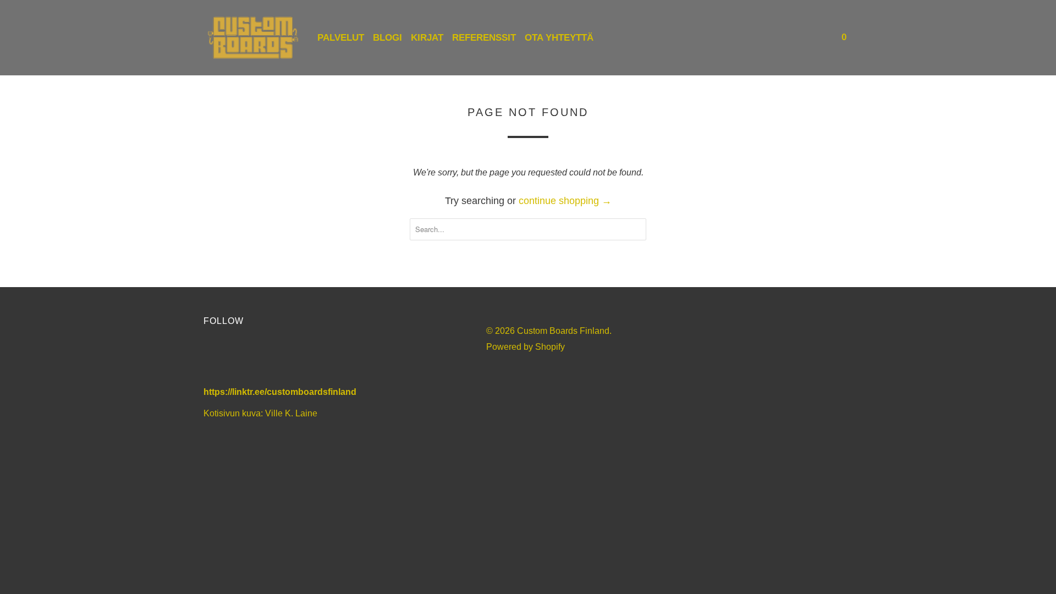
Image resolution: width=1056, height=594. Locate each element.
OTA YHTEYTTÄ (559, 37)
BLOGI (387, 37)
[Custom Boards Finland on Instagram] (276, 358)
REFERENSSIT (484, 37)
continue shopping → (565, 200)
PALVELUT (340, 37)
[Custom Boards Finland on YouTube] (246, 358)
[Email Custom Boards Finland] (306, 358)
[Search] (820, 38)
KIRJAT (427, 37)
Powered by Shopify (525, 346)
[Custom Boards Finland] (253, 37)
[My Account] (805, 38)
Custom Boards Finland (563, 331)
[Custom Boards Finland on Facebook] (217, 358)
